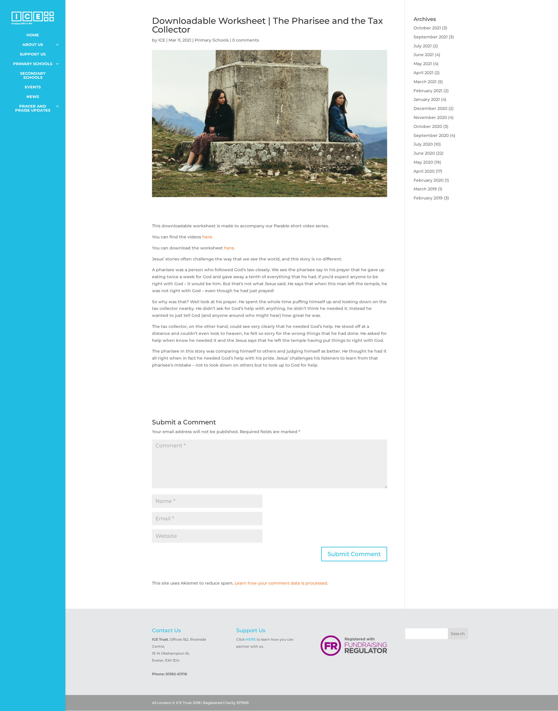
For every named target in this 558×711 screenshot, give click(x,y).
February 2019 (428, 198)
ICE (161, 40)
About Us (32, 44)
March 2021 (425, 81)
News (32, 96)
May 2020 (423, 162)
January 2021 (427, 99)
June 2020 (424, 153)
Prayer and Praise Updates (32, 108)
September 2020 (431, 135)
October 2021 (427, 28)
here (229, 248)
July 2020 (423, 144)
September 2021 (431, 37)
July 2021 (423, 46)
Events (33, 87)
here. (207, 237)
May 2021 (423, 63)
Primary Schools (32, 64)
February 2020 (428, 180)
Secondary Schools (33, 75)
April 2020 (424, 171)
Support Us (33, 54)
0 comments (245, 40)
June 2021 (424, 54)
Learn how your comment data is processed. (281, 583)
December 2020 (430, 108)
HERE (251, 639)
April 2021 (423, 72)
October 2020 (428, 126)
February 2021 (428, 90)
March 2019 (425, 189)
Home (32, 35)
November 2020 (430, 117)
